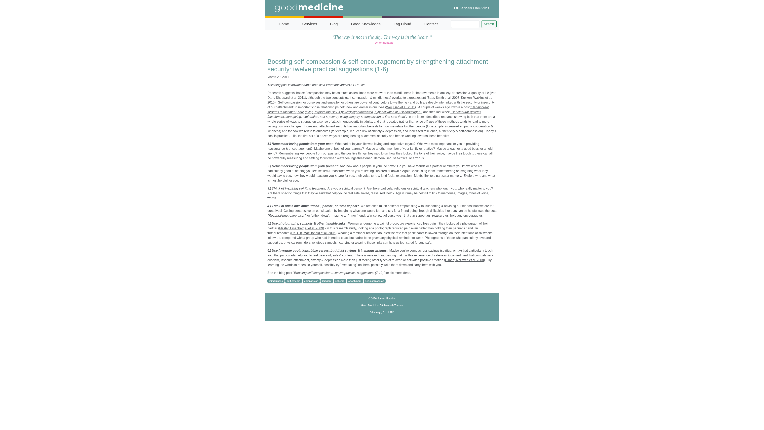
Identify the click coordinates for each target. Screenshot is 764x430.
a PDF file (358, 85)
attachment (354, 281)
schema (339, 281)
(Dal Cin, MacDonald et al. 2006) (313, 233)
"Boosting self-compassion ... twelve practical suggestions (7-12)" (339, 273)
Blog (334, 24)
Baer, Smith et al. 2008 (443, 97)
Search (489, 24)
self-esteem (293, 281)
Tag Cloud (402, 24)
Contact (431, 24)
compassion (311, 281)
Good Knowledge (366, 24)
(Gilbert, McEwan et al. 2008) (464, 260)
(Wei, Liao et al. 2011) (400, 107)
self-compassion (374, 281)
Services (309, 24)
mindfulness (276, 281)
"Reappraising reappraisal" (286, 215)
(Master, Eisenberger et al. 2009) (301, 228)
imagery (326, 281)
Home (284, 24)
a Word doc (331, 85)
